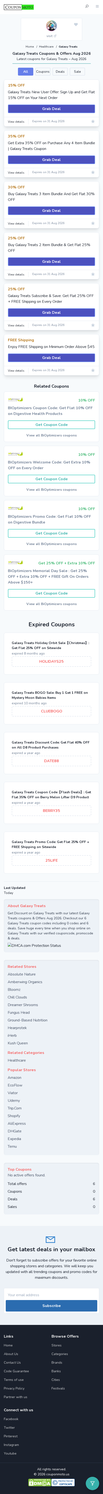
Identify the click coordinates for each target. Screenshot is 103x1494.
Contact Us (12, 1362)
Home (30, 47)
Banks (56, 1371)
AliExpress (17, 1123)
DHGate (15, 1131)
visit (49, 36)
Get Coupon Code (51, 424)
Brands (57, 1362)
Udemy (14, 1100)
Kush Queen (18, 1043)
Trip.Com (15, 1108)
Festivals (58, 1388)
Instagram (11, 1445)
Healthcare (46, 47)
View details (16, 122)
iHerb (12, 1035)
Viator (13, 1093)
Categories (60, 1354)
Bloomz (14, 989)
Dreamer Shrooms (23, 1005)
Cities (56, 1380)
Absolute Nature (22, 974)
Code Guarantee (16, 1371)
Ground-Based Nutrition (27, 1020)
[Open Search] (87, 7)
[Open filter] (92, 1483)
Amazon (14, 1077)
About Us (11, 1354)
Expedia (14, 1138)
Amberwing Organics (25, 982)
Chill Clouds (17, 997)
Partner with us (15, 1397)
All (25, 71)
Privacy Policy (14, 1388)
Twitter (9, 1427)
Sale (77, 71)
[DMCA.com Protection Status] (51, 945)
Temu (12, 1146)
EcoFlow (15, 1085)
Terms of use (14, 1380)
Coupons (43, 71)
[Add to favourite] (76, 25)
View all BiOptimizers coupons (51, 435)
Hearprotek (17, 1028)
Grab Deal (51, 108)
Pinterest (10, 1436)
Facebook (11, 1419)
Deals (60, 71)
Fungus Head (19, 1012)
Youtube (10, 1453)
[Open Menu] (97, 7)
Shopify (14, 1116)
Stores (57, 1345)
